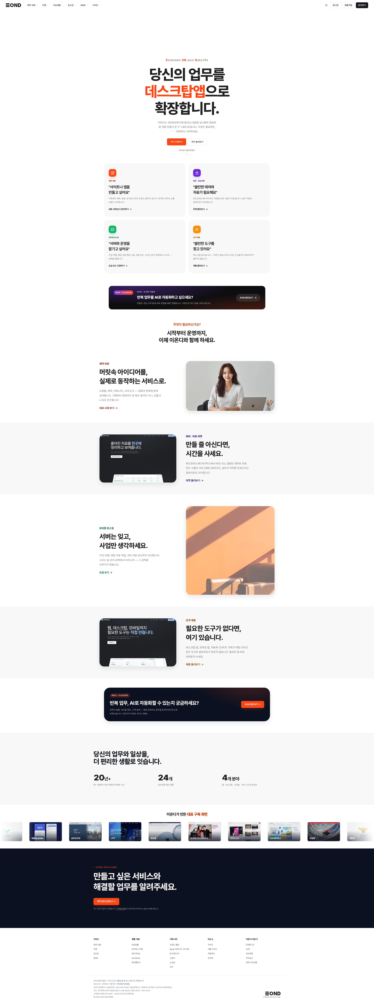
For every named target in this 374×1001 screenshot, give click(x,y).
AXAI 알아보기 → (252, 704)
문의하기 (362, 5)
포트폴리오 (136, 962)
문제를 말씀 (121, 909)
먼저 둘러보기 (197, 142)
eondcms (136, 958)
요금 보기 (104, 572)
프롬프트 (211, 953)
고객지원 (104, 984)
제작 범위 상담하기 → (106, 901)
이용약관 (112, 984)
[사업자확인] (167, 987)
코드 (171, 967)
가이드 (210, 945)
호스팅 (96, 953)
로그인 (335, 5)
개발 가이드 (212, 949)
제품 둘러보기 (193, 664)
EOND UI (250, 945)
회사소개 (97, 984)
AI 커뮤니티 (174, 953)
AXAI (96, 958)
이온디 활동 (174, 945)
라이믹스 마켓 (137, 949)
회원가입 (348, 5)
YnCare (249, 958)
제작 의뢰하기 (176, 142)
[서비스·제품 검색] (326, 5)
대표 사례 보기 (106, 407)
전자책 (210, 958)
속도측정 (249, 953)
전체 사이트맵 (251, 962)
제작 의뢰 (97, 945)
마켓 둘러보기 (193, 480)
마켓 (95, 949)
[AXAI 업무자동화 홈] (13, 5)
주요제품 (135, 945)
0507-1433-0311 (142, 990)
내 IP (248, 949)
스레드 (172, 958)
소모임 (172, 962)
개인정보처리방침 (123, 984)
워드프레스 (136, 953)
